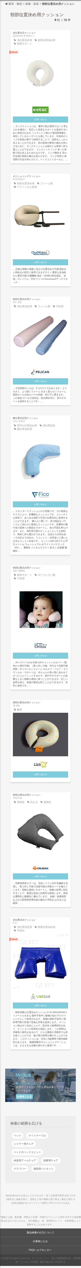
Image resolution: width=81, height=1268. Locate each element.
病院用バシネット (43, 1168)
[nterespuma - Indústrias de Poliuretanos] (40, 644)
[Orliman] (40, 866)
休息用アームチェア (25, 1160)
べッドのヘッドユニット (27, 1152)
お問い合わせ (40, 119)
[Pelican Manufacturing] (40, 371)
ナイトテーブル (37, 1135)
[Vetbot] (40, 995)
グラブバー (20, 1168)
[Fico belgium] (40, 494)
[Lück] (40, 763)
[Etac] (40, 108)
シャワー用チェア (24, 1143)
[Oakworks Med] (40, 252)
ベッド (17, 1135)
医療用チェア (50, 1160)
